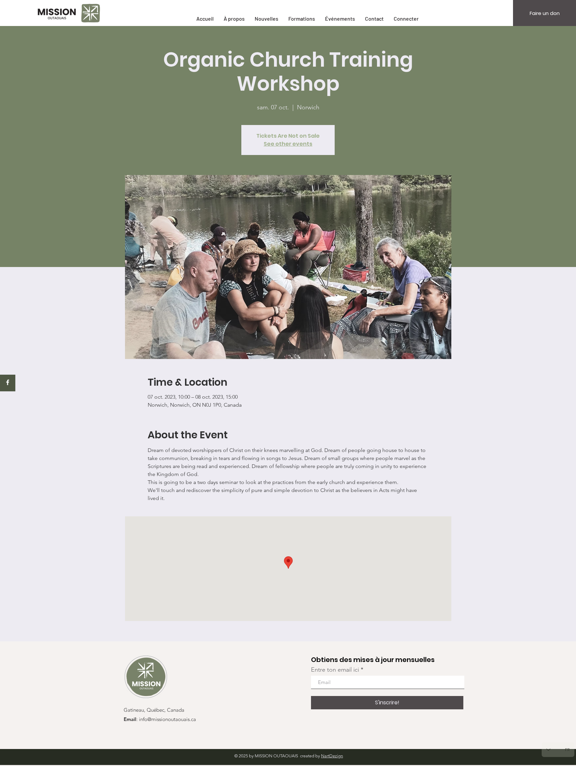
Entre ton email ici (335, 670)
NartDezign (332, 755)
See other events (288, 144)
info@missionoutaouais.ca (167, 719)
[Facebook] (7, 382)
